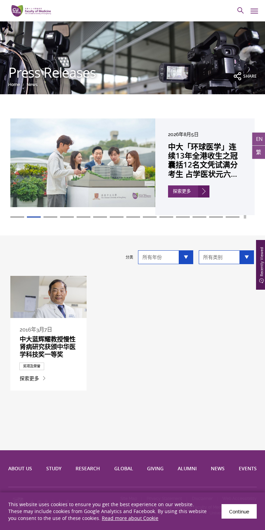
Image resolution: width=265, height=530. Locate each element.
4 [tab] (67, 217)
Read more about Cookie (130, 518)
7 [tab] (117, 217)
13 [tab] (216, 217)
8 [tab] (133, 217)
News (32, 84)
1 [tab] (17, 217)
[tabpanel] (132, 166)
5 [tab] (83, 217)
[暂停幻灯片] (245, 217)
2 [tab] (34, 217)
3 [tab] (50, 217)
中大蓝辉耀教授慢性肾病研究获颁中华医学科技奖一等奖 (48, 346)
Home (14, 84)
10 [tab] (166, 217)
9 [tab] (150, 217)
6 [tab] (100, 217)
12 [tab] (199, 217)
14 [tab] (232, 217)
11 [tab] (183, 217)
